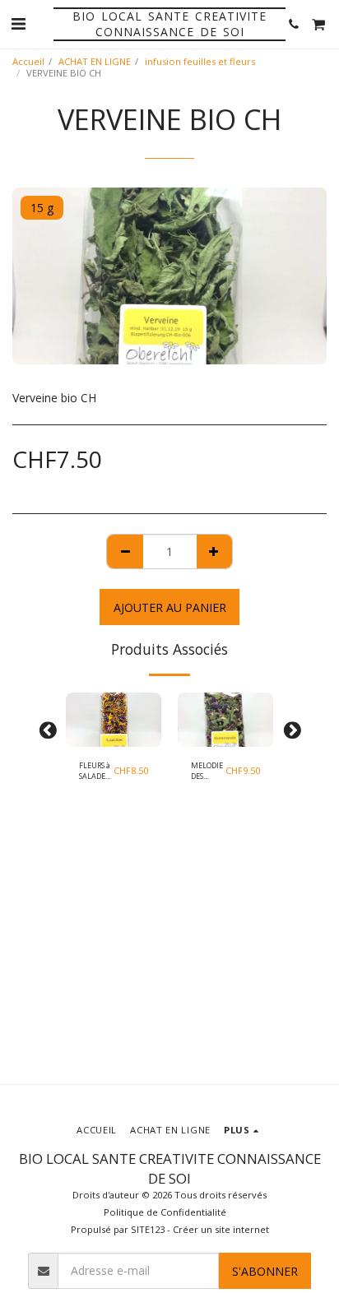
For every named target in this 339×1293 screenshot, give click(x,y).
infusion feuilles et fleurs (200, 61)
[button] (18, 23)
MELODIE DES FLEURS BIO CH (207, 771)
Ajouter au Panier (113, 738)
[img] (113, 719)
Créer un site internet (221, 1229)
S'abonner (265, 1271)
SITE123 (148, 1229)
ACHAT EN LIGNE (94, 61)
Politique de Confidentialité (165, 1212)
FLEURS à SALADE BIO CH (94, 771)
